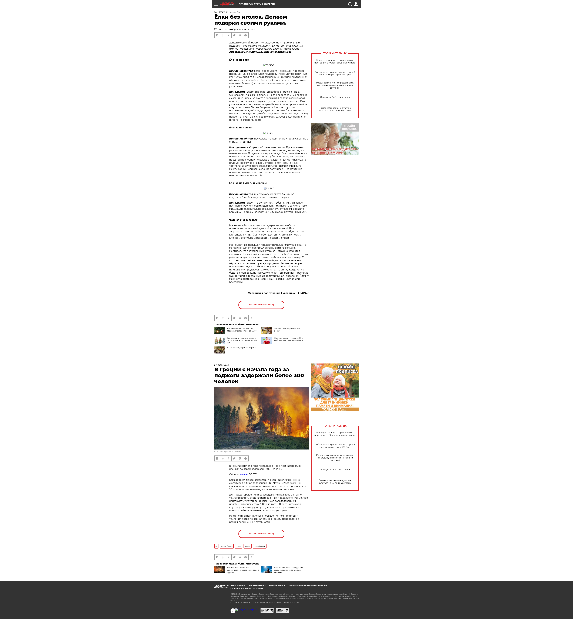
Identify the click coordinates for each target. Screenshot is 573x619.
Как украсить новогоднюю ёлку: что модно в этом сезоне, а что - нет (242, 340)
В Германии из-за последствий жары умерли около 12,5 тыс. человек (288, 569)
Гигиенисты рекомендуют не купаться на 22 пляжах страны (335, 109)
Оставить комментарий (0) (261, 305)
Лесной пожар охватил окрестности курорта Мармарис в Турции (243, 569)
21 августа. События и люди (335, 97)
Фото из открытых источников (228, 451)
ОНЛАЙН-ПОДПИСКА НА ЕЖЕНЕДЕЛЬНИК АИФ (308, 585)
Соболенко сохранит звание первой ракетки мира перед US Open (335, 73)
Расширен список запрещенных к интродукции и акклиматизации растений (334, 85)
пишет (244, 474)
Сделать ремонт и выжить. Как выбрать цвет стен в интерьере (288, 339)
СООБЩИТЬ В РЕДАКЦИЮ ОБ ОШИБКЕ (247, 588)
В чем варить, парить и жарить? (242, 347)
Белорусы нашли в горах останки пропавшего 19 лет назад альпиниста (334, 61)
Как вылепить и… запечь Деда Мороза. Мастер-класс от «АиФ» (242, 329)
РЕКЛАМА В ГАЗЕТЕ (277, 585)
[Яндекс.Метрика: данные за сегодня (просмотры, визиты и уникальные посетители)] (246, 609)
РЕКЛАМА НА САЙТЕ (257, 585)
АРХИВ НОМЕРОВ (238, 585)
